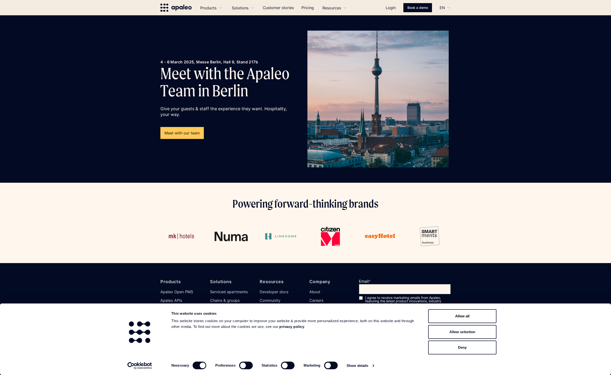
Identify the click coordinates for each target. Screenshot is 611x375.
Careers (316, 300)
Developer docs (274, 291)
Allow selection (462, 332)
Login (391, 7)
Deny (462, 347)
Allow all (462, 316)
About (314, 291)
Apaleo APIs (171, 300)
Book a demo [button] (417, 8)
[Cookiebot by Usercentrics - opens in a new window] (140, 365)
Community (270, 300)
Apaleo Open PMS (176, 291)
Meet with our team (182, 133)
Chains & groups (225, 300)
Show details (357, 366)
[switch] (246, 365)
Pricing (307, 7)
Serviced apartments (229, 291)
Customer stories (278, 7)
